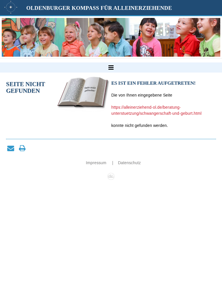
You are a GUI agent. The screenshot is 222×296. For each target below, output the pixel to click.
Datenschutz (129, 163)
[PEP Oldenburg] (111, 175)
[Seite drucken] (22, 148)
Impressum (97, 163)
